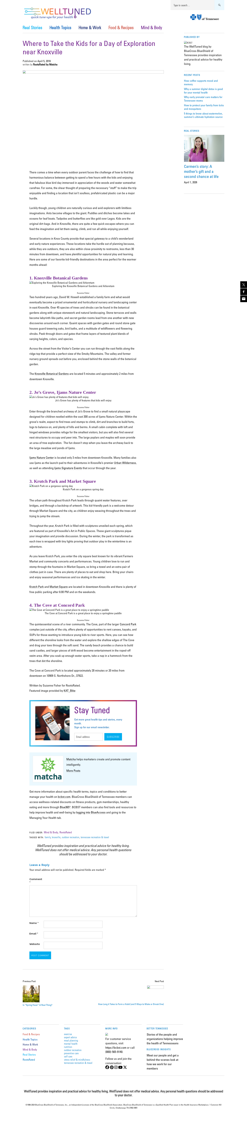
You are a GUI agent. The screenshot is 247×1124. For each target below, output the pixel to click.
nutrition (68, 1046)
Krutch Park (36, 586)
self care (68, 1056)
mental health (70, 1043)
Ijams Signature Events (68, 468)
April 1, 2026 (190, 182)
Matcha (71, 759)
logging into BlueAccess (91, 812)
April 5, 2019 (44, 61)
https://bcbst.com (115, 1047)
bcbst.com (64, 796)
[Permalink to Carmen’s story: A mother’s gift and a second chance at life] (204, 148)
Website (34, 944)
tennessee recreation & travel (95, 837)
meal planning (71, 1040)
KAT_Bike (69, 690)
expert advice (70, 1037)
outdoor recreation (70, 837)
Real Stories (32, 27)
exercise (68, 1034)
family (48, 837)
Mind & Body (151, 27)
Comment (35, 881)
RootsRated (65, 832)
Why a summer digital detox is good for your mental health (203, 90)
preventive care (71, 1053)
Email (33, 933)
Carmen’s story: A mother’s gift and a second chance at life (201, 171)
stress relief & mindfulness (77, 1059)
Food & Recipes (121, 27)
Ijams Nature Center (41, 457)
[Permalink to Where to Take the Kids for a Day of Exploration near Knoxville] (93, 72)
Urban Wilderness (125, 463)
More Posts (73, 770)
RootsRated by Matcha (45, 64)
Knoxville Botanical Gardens (52, 373)
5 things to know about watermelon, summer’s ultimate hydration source (203, 115)
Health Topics (60, 27)
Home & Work (90, 27)
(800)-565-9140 (113, 1052)
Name (34, 923)
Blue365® (65, 807)
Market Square (59, 586)
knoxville (56, 837)
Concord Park (128, 624)
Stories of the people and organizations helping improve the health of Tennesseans (165, 1039)
